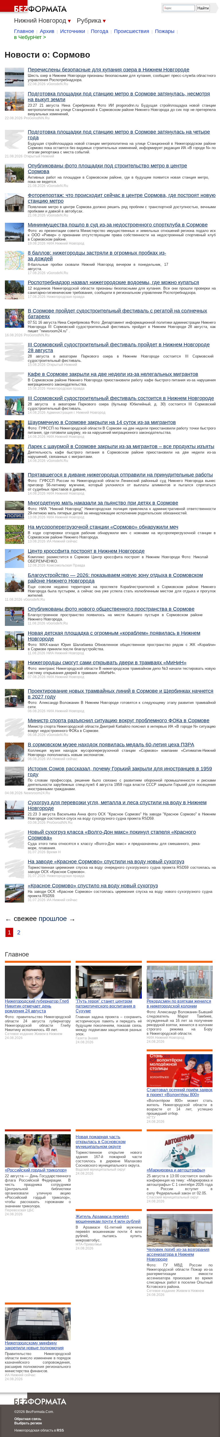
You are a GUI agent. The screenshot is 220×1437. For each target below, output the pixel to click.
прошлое (53, 918)
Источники (72, 31)
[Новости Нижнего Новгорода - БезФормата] (34, 7)
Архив (47, 31)
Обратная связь (27, 1419)
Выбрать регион (28, 1423)
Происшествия (131, 31)
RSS (60, 1430)
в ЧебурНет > (30, 37)
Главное (24, 31)
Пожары (164, 31)
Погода (99, 31)
